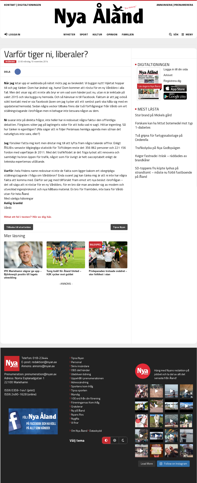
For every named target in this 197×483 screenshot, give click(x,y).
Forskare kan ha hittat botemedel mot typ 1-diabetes (164, 125)
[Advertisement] (66, 313)
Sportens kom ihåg (82, 386)
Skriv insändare (80, 366)
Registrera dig (172, 80)
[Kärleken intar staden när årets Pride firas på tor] (141, 390)
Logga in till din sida (176, 69)
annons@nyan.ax (44, 366)
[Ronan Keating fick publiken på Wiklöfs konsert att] (141, 435)
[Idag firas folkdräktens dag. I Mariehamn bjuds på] (171, 420)
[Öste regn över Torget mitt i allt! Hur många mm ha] (141, 450)
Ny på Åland (78, 410)
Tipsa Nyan (119, 227)
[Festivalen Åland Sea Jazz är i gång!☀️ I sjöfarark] (186, 390)
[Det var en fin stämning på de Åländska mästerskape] (156, 390)
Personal (76, 362)
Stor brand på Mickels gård (153, 115)
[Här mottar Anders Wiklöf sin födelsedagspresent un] (171, 435)
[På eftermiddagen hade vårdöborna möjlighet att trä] (141, 405)
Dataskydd (95, 431)
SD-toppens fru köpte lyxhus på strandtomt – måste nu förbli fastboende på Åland (163, 172)
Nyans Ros (77, 414)
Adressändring (79, 382)
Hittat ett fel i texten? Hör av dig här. (28, 216)
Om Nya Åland (79, 431)
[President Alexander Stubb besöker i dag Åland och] (156, 405)
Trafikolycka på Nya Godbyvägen (157, 147)
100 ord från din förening (85, 398)
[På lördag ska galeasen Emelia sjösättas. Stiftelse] (186, 450)
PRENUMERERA (183, 5)
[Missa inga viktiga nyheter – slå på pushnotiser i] (141, 420)
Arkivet (168, 75)
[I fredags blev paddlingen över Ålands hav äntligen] (171, 390)
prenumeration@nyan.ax (40, 374)
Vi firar (74, 423)
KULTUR (97, 34)
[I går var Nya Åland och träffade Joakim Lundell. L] (171, 450)
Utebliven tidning (81, 374)
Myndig (75, 394)
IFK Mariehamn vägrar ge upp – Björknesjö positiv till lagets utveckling (23, 274)
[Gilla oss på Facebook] (33, 421)
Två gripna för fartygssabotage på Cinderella (159, 137)
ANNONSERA (164, 5)
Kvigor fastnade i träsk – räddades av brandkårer (161, 158)
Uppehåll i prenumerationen (87, 378)
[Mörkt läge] (123, 440)
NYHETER (69, 34)
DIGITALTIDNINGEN (29, 5)
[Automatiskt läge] (106, 440)
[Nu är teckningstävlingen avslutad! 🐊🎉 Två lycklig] (156, 450)
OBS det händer (80, 370)
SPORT (84, 34)
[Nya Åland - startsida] (99, 28)
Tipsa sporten (79, 390)
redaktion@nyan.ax (44, 362)
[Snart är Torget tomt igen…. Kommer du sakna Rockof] (186, 420)
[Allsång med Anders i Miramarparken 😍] (156, 435)
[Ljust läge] (114, 440)
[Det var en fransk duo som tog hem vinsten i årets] (171, 405)
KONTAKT (10, 5)
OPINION (112, 34)
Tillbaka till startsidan (18, 227)
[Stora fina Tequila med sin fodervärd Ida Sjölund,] (156, 420)
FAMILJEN (128, 34)
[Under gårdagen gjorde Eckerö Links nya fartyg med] (186, 405)
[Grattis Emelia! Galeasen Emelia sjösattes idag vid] (186, 435)
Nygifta (75, 418)
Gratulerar (77, 406)
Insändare (10, 61)
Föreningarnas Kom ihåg (85, 402)
